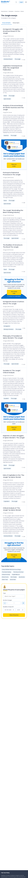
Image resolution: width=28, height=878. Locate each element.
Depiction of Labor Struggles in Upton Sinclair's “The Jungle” (14, 437)
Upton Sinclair (7, 99)
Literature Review (8, 536)
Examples (11, 11)
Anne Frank (13, 579)
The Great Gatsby (6, 572)
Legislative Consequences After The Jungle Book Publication (12, 68)
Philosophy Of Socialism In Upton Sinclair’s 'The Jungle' (13, 337)
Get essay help (14, 292)
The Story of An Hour (18, 572)
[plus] (23, 603)
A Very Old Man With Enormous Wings (11, 569)
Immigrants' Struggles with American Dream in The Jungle (13, 31)
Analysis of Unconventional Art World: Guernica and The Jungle (13, 108)
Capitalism (6, 501)
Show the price (14, 615)
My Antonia (22, 577)
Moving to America (8, 329)
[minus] (4, 603)
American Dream (8, 59)
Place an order (14, 165)
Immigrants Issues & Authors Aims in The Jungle (13, 303)
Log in (21, 2)
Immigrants (7, 326)
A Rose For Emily (6, 574)
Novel (5, 95)
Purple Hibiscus (16, 574)
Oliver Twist (5, 579)
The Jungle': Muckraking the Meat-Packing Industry (13, 211)
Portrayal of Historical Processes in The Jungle (11, 174)
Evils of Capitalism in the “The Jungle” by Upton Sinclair (13, 476)
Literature (17, 11)
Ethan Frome (5, 577)
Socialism (6, 398)
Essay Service (4, 11)
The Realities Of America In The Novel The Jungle (12, 246)
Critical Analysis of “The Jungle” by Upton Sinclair (12, 509)
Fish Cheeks (14, 577)
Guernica (6, 135)
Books (22, 11)
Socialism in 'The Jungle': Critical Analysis (12, 372)
